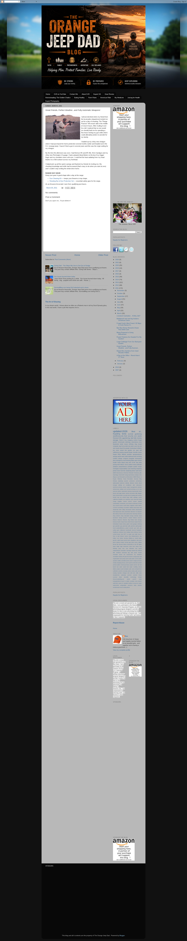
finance (115, 519)
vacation (132, 581)
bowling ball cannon (136, 495)
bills (136, 493)
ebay (122, 515)
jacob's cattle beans (118, 540)
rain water (119, 567)
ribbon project (116, 569)
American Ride (105, 97)
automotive (124, 491)
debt (126, 446)
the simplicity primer (129, 471)
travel (122, 581)
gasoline (117, 526)
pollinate (139, 464)
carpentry (127, 499)
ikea (130, 536)
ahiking (120, 485)
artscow (115, 491)
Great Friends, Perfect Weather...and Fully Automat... (128, 347)
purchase (126, 564)
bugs (128, 497)
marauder (123, 550)
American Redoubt (128, 472)
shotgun (125, 573)
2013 (117, 282)
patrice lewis (132, 464)
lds (117, 544)
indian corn (116, 538)
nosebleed (115, 556)
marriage (128, 550)
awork (119, 456)
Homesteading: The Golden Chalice (57, 97)
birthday (131, 444)
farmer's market (127, 517)
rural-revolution (124, 569)
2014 (117, 279)
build (131, 497)
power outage (133, 560)
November (121, 290)
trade (140, 579)
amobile (129, 454)
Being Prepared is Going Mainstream (125, 333)
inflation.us (131, 538)
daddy (131, 507)
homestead (133, 448)
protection (135, 562)
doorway (135, 513)
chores (125, 501)
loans (114, 546)
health (115, 462)
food (125, 436)
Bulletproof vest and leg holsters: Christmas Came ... (128, 319)
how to (140, 534)
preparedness (123, 466)
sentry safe (134, 571)
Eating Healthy (79, 97)
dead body (136, 507)
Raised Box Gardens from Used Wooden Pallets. (127, 351)
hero (125, 532)
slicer (118, 471)
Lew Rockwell (120, 477)
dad (132, 438)
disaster (139, 511)
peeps (124, 558)
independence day (137, 536)
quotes (135, 466)
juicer (114, 542)
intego (140, 538)
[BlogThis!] (68, 188)
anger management (132, 487)
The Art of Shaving (53, 302)
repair (130, 567)
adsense (122, 483)
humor (126, 536)
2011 (117, 288)
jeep (127, 462)
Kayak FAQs (117, 454)
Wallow (124, 454)
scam (129, 468)
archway (133, 489)
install (136, 538)
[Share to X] (70, 188)
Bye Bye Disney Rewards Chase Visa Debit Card (128, 328)
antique (122, 489)
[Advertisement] (127, 165)
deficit (133, 509)
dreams (140, 513)
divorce (121, 513)
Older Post (103, 255)
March (119, 313)
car (124, 499)
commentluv (116, 503)
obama (120, 556)
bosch (129, 495)
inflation (139, 448)
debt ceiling (122, 509)
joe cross (116, 450)
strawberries (116, 575)
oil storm (130, 556)
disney (117, 513)
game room (130, 524)
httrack (122, 536)
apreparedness (137, 454)
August (119, 299)
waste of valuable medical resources (128, 583)
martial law (134, 550)
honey (118, 534)
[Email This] (66, 188)
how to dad (116, 536)
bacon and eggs (117, 493)
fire (124, 448)
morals (140, 552)
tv (125, 581)
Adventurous (119, 472)
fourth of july (120, 522)
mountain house (117, 554)
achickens (132, 481)
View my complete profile (121, 650)
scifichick (115, 571)
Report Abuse (118, 623)
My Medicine (119, 97)
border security (123, 495)
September (121, 296)
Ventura (115, 481)
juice (140, 540)
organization (116, 558)
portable (124, 560)
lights (140, 544)
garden (115, 442)
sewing (121, 452)
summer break (137, 575)
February (120, 361)
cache (140, 497)
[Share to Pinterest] (74, 188)
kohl (118, 464)
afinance (132, 483)
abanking (120, 481)
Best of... (137, 431)
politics (119, 560)
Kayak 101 (97, 94)
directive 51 (134, 511)
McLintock (130, 477)
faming (120, 517)
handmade (128, 530)
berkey (128, 493)
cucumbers (126, 507)
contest (135, 440)
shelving (133, 468)
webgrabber (123, 585)
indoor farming (124, 538)
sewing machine (117, 573)
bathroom (131, 456)
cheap (140, 499)
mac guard (138, 548)
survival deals (117, 577)
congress (125, 458)
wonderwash (116, 587)
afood (136, 483)
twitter (127, 581)
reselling (135, 567)
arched (129, 489)
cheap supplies (117, 501)
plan (130, 558)
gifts (129, 526)
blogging (130, 440)
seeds (140, 436)
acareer (126, 481)
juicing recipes (120, 542)
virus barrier (138, 581)
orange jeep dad (137, 556)
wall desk (115, 583)
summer (129, 575)
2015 (117, 276)
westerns (130, 585)
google (127, 448)
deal (140, 507)
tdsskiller (126, 577)
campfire (120, 499)
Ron (126, 636)
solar (140, 573)
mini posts (134, 552)
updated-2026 (120, 431)
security (130, 436)
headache (139, 530)
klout (132, 542)
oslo (121, 558)
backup (130, 491)
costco (121, 505)
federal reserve (137, 517)
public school (120, 564)
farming (128, 460)
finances (120, 519)
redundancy (134, 442)
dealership (115, 509)
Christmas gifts (138, 472)
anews (124, 487)
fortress (115, 522)
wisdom (140, 585)
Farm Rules (92, 97)
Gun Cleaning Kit (55, 178)
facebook (115, 517)
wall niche (139, 471)
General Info (117, 438)
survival (130, 434)
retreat (140, 567)
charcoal (135, 499)
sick (128, 573)
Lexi (126, 477)
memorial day (126, 552)
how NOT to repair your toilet (129, 534)
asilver (119, 491)
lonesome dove (127, 546)
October (120, 293)
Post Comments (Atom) (63, 259)
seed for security (122, 571)
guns (118, 530)
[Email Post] (62, 188)
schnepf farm (138, 569)
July (118, 302)
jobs (138, 540)
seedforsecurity (118, 436)
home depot (121, 462)
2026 (117, 259)
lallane (140, 542)
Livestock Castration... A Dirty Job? (128, 316)
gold (137, 526)
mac (123, 548)
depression (119, 511)
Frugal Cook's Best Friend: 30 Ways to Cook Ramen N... (129, 324)
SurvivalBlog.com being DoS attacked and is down (71, 287)
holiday (128, 532)
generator (125, 526)
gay (121, 526)
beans (126, 444)
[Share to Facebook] (72, 188)
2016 (117, 274)
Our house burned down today (64, 276)
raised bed (126, 567)
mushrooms (130, 554)
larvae (114, 544)
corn (135, 436)
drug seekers (116, 515)
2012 (117, 285)
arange (115, 456)
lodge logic (120, 546)
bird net (136, 456)
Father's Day (123, 440)
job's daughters (132, 540)
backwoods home (137, 491)
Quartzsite (116, 444)
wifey (135, 585)
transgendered (117, 581)
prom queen (129, 562)
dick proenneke (126, 511)
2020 (117, 265)
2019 (117, 268)
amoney (120, 487)
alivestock (139, 485)
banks (123, 493)
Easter (131, 452)
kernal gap (128, 542)
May (118, 307)
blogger (140, 493)
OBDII (134, 477)
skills (137, 573)
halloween (122, 530)
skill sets (132, 573)
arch (125, 489)
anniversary (116, 489)
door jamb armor (128, 513)
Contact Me (74, 94)
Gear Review (109, 94)
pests (127, 558)
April (119, 310)
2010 (117, 367)
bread (140, 444)
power (127, 560)
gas (114, 526)
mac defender (130, 548)
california (115, 499)
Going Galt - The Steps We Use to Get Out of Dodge (72, 265)
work (114, 473)
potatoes (115, 466)
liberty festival (127, 544)
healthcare (115, 532)
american (115, 487)
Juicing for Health (133, 97)
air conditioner (127, 485)
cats (132, 499)
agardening (126, 438)
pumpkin (130, 466)
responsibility (123, 468)
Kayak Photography (52, 101)
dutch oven (134, 446)
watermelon (116, 585)
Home (48, 94)
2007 (117, 370)
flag (129, 519)
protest (115, 564)
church (130, 501)
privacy (124, 562)
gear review (138, 460)
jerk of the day (133, 462)
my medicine (138, 554)
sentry (129, 571)
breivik (114, 497)
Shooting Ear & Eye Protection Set (61, 181)
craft (124, 505)
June (119, 305)
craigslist (132, 505)
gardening (138, 434)
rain (138, 564)
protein (140, 562)
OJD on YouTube (60, 94)
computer (115, 446)
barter (121, 444)
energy (132, 515)
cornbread (134, 503)
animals (140, 487)
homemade (121, 442)
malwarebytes (116, 550)
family (124, 434)
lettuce (122, 464)
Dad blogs (115, 475)
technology (133, 577)
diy (129, 446)
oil (127, 556)
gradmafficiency (120, 528)
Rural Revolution (128, 479)
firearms (125, 519)
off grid (124, 556)
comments (122, 503)
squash (126, 452)
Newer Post (50, 255)
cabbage (135, 497)
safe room (131, 569)
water (140, 583)
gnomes (133, 526)
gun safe (136, 528)
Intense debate (135, 475)
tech (122, 471)
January (120, 363)
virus (140, 442)
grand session (129, 528)
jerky (140, 462)
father (132, 460)
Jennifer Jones (137, 452)
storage (115, 440)
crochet (115, 507)
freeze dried (127, 522)
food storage (138, 519)
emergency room (121, 460)
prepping (119, 562)
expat (140, 515)
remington (116, 468)
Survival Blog (138, 479)
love (134, 546)
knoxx (136, 542)
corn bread (129, 503)
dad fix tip (122, 446)
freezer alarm (134, 522)
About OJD (86, 94)
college (120, 458)
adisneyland (116, 483)
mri (124, 554)
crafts (127, 505)
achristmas (139, 481)
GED (123, 475)
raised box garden (126, 450)
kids (135, 438)
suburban (123, 575)
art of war (139, 489)
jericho (126, 540)
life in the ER (134, 544)
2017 (117, 271)
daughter (131, 458)
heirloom (121, 532)
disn (114, 513)
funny (124, 524)
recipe (140, 466)
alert (134, 485)
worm (121, 587)
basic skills (125, 456)
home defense (134, 532)
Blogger (122, 935)
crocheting (120, 507)
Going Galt (128, 475)
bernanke (132, 493)
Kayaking (116, 434)
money (139, 438)
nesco (126, 464)
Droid (120, 475)
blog (136, 444)
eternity (136, 515)
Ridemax (120, 479)
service (140, 571)
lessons (121, 544)
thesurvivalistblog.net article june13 (124, 579)
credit (136, 505)
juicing (115, 464)
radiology (128, 442)
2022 (117, 262)
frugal (140, 440)
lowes (137, 546)
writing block (126, 587)
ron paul (136, 450)
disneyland (138, 458)
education (126, 515)
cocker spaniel (137, 501)
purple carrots (133, 564)
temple (140, 577)
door (114, 460)
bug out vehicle (121, 497)
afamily (127, 483)
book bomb (116, 495)
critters (140, 505)
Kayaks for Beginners (120, 240)
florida (132, 519)
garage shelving (137, 524)
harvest (134, 530)
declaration (128, 509)
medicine (118, 552)
